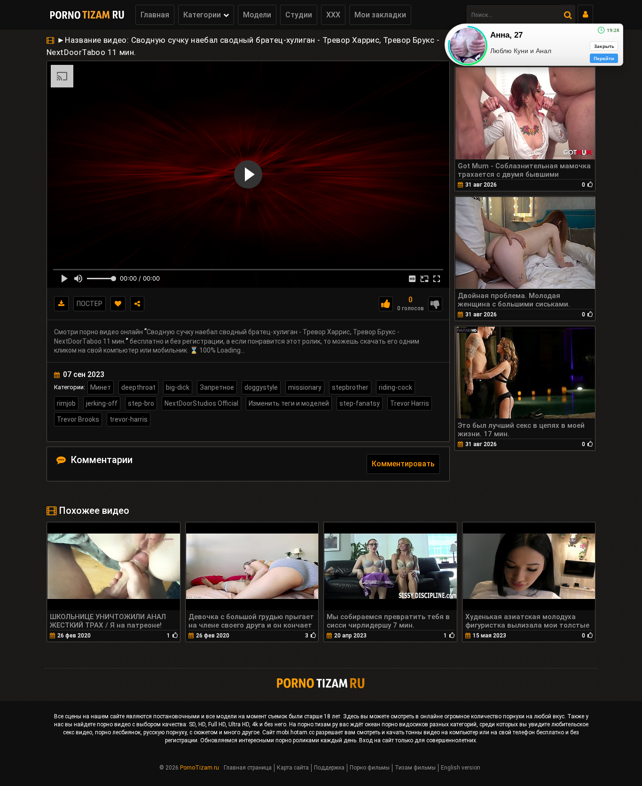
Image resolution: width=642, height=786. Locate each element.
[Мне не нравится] (435, 304)
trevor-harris (129, 419)
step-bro (141, 403)
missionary (304, 387)
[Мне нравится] (386, 304)
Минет (100, 387)
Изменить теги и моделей (289, 403)
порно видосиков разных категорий (429, 724)
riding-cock (395, 387)
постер (89, 303)
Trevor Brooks (78, 419)
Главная (155, 14)
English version (460, 767)
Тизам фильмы (415, 767)
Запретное (217, 387)
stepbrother (350, 387)
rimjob (66, 403)
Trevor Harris (409, 403)
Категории (202, 14)
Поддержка (329, 767)
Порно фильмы (370, 767)
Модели (257, 14)
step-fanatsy (359, 403)
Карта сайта (293, 767)
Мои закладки (380, 14)
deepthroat (138, 387)
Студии (298, 14)
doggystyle (261, 387)
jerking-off (101, 403)
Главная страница (248, 767)
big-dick (177, 387)
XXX (333, 14)
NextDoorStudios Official (201, 403)
